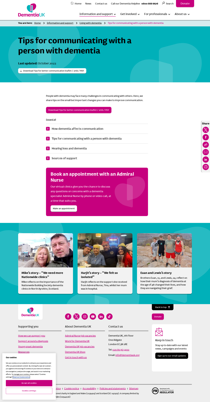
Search (170, 3)
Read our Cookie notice (21, 377)
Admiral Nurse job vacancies (80, 335)
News (88, 3)
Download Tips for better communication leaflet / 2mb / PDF (53, 70)
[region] (29, 376)
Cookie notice (71, 388)
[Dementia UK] (31, 10)
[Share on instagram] (85, 316)
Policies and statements (113, 388)
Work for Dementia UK (77, 341)
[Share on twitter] (206, 130)
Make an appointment (64, 208)
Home (78, 3)
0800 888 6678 (149, 3)
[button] (97, 14)
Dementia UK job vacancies (79, 346)
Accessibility (89, 388)
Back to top (161, 307)
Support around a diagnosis (33, 341)
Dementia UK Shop (75, 351)
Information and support (60, 23)
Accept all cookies (29, 383)
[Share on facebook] (206, 137)
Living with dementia (91, 23)
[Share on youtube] (93, 316)
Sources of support (64, 158)
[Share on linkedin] (206, 159)
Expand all (51, 119)
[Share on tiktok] (109, 316)
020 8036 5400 (120, 349)
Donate (185, 3)
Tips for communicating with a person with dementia (136, 23)
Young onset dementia (30, 346)
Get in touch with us (76, 357)
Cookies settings (29, 391)
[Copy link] (206, 145)
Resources (23, 351)
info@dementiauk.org (127, 355)
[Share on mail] (206, 152)
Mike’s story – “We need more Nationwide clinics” (42, 275)
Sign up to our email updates (172, 355)
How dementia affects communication (77, 129)
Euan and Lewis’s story (156, 273)
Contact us (101, 3)
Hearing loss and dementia (69, 148)
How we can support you (31, 335)
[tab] (26, 23)
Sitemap (133, 388)
